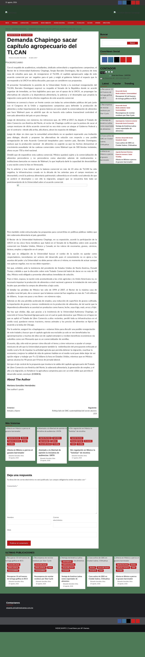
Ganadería (119, 140)
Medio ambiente (121, 93)
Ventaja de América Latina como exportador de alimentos (126, 128)
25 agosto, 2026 (41, 584)
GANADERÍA (34, 22)
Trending (11, 444)
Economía (88, 441)
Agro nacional (44, 441)
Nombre (10, 517)
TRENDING (15, 22)
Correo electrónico (57, 518)
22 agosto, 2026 (68, 586)
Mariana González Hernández (17, 57)
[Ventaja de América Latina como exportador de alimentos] (107, 125)
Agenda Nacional (13, 35)
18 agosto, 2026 (45, 460)
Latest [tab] (105, 83)
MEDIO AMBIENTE (46, 22)
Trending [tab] (129, 83)
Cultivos (54, 441)
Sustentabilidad (131, 93)
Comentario (12, 486)
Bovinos (24, 438)
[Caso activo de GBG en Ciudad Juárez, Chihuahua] (107, 140)
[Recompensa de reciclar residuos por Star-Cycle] (107, 109)
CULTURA (89, 22)
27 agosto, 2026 (14, 584)
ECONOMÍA (71, 22)
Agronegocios (120, 121)
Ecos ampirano (26, 35)
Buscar (104, 34)
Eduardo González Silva (16, 455)
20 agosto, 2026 (95, 584)
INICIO (7, 22)
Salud (25, 441)
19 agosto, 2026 (14, 458)
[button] (138, 23)
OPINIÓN (97, 22)
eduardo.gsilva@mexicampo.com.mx (19, 608)
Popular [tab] (116, 83)
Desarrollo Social (45, 444)
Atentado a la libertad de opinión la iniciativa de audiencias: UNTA (50, 453)
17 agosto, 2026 (77, 458)
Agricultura (56, 438)
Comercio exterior (131, 121)
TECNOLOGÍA (80, 22)
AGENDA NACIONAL (59, 22)
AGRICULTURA (25, 22)
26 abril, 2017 (33, 57)
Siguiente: (74, 411)
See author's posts (15, 389)
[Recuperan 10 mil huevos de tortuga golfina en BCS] (107, 94)
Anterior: (13, 409)
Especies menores (14, 441)
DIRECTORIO (106, 22)
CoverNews (72, 628)
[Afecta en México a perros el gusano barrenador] (107, 156)
